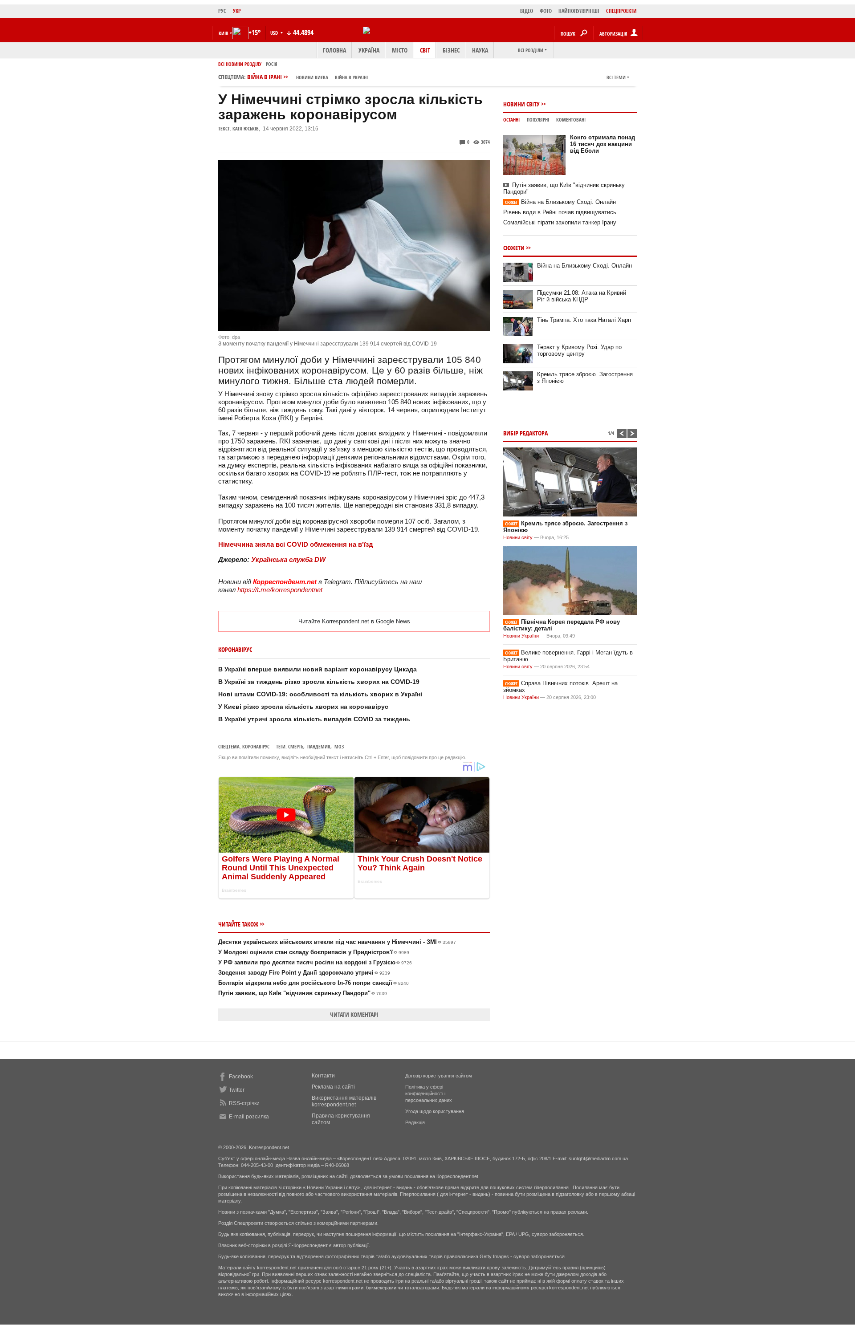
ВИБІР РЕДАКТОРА (525, 433)
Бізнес (451, 50)
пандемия (318, 746)
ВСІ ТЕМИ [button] (616, 77)
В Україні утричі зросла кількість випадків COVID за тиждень (314, 719)
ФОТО (546, 11)
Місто (399, 50)
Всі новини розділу (239, 64)
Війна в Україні (351, 77)
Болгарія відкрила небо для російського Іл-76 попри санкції (313, 983)
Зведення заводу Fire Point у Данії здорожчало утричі (304, 972)
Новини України (521, 635)
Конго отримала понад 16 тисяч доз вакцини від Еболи (602, 144)
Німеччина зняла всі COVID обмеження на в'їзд (295, 544)
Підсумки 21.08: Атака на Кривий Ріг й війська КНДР (581, 296)
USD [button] (274, 32)
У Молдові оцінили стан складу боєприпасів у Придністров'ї (313, 952)
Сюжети (514, 248)
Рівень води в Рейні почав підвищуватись (559, 212)
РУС (222, 11)
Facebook (241, 1076)
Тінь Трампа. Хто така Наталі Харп (584, 320)
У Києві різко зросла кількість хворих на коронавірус (303, 706)
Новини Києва (312, 77)
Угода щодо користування (434, 1111)
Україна (368, 50)
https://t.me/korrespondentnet (279, 589)
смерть (295, 746)
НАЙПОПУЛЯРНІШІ (578, 11)
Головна (334, 50)
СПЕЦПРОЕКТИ (621, 11)
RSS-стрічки (244, 1103)
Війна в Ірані (307, 77)
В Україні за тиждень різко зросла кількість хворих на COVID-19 (318, 681)
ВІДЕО (526, 11)
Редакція (415, 1122)
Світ (425, 50)
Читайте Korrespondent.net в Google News (354, 621)
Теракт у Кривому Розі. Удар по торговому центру (579, 350)
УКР (237, 11)
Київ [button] (223, 33)
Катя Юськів (245, 128)
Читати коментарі (354, 1014)
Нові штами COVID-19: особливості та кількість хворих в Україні (320, 694)
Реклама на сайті (333, 1087)
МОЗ (339, 746)
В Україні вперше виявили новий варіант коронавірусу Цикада (317, 669)
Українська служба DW (288, 559)
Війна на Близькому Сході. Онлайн (560, 202)
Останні (511, 119)
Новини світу (521, 104)
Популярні (538, 119)
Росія (271, 64)
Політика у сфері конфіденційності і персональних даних (428, 1093)
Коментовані (571, 119)
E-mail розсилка (249, 1117)
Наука (480, 50)
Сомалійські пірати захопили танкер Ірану (559, 222)
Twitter (236, 1090)
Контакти (323, 1076)
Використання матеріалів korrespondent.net (344, 1101)
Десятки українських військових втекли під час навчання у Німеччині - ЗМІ (337, 942)
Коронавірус (255, 746)
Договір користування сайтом (438, 1075)
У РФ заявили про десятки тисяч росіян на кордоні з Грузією (315, 962)
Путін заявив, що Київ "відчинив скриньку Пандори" (302, 993)
